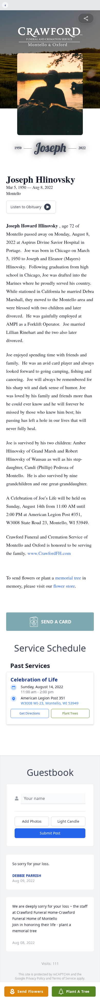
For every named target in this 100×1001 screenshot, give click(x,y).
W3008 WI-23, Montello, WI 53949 (49, 703)
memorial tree (68, 578)
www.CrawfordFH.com (49, 553)
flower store (64, 586)
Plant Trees (70, 713)
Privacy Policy (35, 978)
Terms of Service (64, 978)
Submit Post (50, 833)
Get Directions (29, 713)
